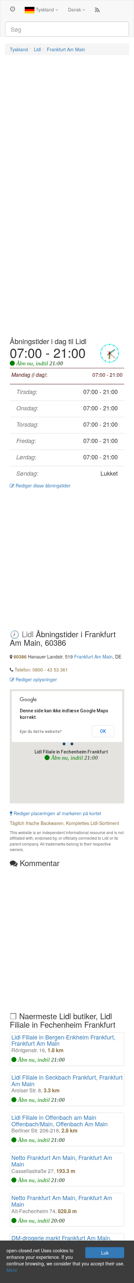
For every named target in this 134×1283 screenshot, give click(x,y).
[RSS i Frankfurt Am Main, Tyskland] (97, 11)
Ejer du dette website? (41, 731)
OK (103, 731)
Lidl (37, 49)
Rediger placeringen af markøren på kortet (56, 813)
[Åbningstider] (12, 8)
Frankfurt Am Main (66, 49)
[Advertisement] (67, 129)
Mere (12, 1270)
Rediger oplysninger (35, 679)
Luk (105, 1252)
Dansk (75, 9)
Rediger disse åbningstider (42, 485)
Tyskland (44, 9)
